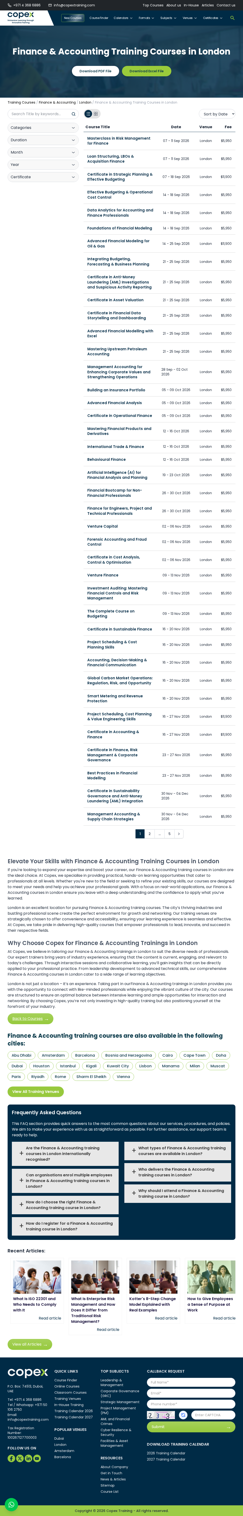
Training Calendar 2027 (73, 1417)
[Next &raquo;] (178, 833)
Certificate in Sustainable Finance (119, 629)
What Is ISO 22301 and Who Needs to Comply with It (34, 1304)
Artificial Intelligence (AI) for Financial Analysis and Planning (117, 475)
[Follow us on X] (20, 1458)
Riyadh (37, 1076)
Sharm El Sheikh (91, 1076)
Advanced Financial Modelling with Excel (120, 333)
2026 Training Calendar (166, 1453)
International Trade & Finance (115, 446)
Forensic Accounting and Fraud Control (117, 542)
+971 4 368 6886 (27, 5)
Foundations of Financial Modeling (119, 228)
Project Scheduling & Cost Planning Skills (112, 644)
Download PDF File (95, 71)
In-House (191, 5)
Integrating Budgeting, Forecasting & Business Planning (118, 261)
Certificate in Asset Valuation (115, 299)
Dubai (17, 1066)
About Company (114, 1467)
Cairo (167, 1055)
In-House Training (69, 1404)
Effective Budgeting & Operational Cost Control (120, 195)
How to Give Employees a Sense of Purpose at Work (210, 1304)
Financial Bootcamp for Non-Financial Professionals (114, 493)
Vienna (123, 1076)
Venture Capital (102, 526)
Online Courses (66, 1386)
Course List (110, 1491)
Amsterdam (53, 1055)
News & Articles (113, 1479)
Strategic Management (120, 1402)
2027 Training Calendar (166, 1459)
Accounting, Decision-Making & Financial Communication (117, 662)
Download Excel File (147, 71)
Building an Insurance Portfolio (116, 390)
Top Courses (153, 5)
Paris (16, 1076)
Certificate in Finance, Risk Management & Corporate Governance (112, 755)
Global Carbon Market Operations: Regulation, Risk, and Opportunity (120, 680)
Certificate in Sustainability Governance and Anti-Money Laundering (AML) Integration (115, 796)
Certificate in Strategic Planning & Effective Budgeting (120, 177)
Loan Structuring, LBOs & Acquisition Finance (110, 159)
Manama (170, 1066)
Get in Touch (111, 1473)
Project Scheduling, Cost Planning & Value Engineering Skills (119, 716)
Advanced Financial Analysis (114, 402)
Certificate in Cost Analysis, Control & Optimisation (113, 560)
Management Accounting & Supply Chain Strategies (113, 817)
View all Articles (27, 1344)
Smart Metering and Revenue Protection (115, 698)
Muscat (217, 1066)
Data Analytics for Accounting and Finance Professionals (120, 213)
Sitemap (108, 1485)
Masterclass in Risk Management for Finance (118, 141)
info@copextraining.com (74, 5)
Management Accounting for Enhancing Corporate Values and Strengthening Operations (118, 371)
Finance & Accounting (57, 102)
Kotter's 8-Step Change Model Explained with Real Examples (152, 1304)
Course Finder (98, 18)
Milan (195, 1066)
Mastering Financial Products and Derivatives (119, 431)
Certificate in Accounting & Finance (113, 734)
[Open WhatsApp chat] (11, 1504)
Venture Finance (102, 575)
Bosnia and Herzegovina (128, 1055)
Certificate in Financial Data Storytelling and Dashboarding (116, 315)
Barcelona (85, 1055)
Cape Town (194, 1055)
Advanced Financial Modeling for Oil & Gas (118, 243)
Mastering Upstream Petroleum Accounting (117, 351)
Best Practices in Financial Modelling (112, 776)
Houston (41, 1066)
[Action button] (183, 1415)
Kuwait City (118, 1066)
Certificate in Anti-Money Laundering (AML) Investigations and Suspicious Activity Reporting (119, 282)
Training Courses (21, 102)
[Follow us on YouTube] (37, 1458)
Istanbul (68, 1066)
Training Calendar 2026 (73, 1411)
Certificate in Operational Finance (119, 415)
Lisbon (145, 1066)
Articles (208, 5)
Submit (158, 1426)
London (85, 102)
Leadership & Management (112, 1382)
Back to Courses (27, 1018)
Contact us (226, 5)
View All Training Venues (35, 1091)
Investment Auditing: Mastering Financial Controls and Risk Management (117, 593)
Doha (221, 1055)
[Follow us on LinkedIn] (28, 1458)
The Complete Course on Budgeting (111, 614)
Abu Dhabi (21, 1055)
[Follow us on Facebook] (11, 1458)
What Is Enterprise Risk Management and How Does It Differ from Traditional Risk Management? (93, 1310)
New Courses (73, 18)
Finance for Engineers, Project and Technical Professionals (119, 511)
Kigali (91, 1066)
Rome (60, 1076)
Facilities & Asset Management (114, 1443)
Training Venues (67, 1398)
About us (173, 5)
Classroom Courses (70, 1392)
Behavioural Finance (106, 459)
